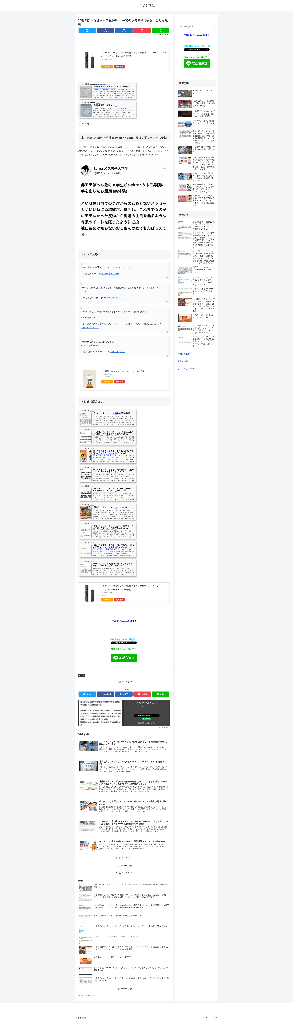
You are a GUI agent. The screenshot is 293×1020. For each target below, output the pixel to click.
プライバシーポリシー (188, 369)
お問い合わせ (184, 354)
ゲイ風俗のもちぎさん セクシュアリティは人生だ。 (125, 371)
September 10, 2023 (109, 273)
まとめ (82, 675)
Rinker (110, 59)
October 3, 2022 (118, 352)
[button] (214, 26)
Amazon (107, 66)
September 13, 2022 (113, 297)
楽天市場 (119, 66)
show (86, 124)
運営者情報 (183, 361)
